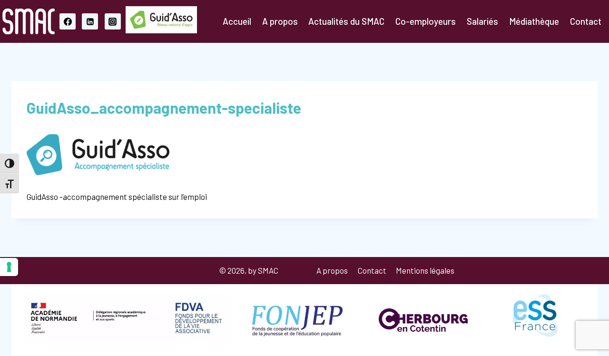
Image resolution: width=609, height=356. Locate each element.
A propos (280, 21)
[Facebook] (67, 21)
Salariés (482, 21)
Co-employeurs (425, 21)
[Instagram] (113, 21)
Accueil (237, 21)
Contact (585, 21)
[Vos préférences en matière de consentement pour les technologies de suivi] (9, 267)
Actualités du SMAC (346, 21)
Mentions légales (425, 270)
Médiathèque (534, 21)
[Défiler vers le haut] (554, 324)
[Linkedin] (90, 21)
